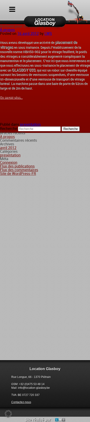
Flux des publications (17, 166)
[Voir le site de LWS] (58, 420)
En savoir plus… (11, 97)
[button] (8, 413)
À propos (7, 30)
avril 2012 (8, 148)
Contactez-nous (21, 402)
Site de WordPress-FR (18, 173)
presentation (30, 124)
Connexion (8, 162)
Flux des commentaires (19, 170)
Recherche (8, 128)
